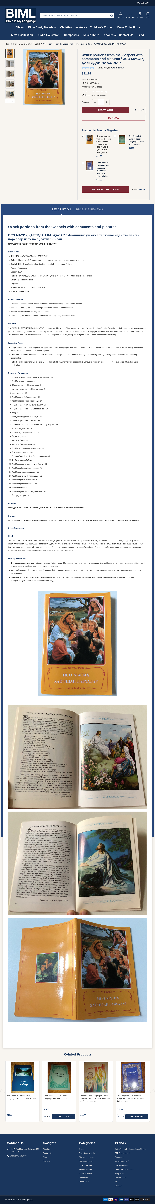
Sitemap (46, 1161)
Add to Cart (105, 110)
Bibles (19, 27)
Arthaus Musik (120, 1178)
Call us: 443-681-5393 (18, 1156)
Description (61, 209)
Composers (71, 35)
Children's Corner (101, 27)
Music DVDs (91, 35)
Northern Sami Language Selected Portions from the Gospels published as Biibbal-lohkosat (95, 1098)
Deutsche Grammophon (124, 1169)
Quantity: (86, 102)
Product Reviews (89, 209)
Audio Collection (48, 35)
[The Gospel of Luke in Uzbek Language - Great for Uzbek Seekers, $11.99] (22, 1077)
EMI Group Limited (122, 1153)
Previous (7, 101)
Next (12, 101)
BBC (117, 1182)
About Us (110, 35)
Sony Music (119, 1174)
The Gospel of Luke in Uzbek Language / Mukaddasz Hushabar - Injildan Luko (131, 1098)
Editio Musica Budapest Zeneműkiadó (130, 1149)
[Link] (20, 15)
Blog (141, 35)
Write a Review (117, 68)
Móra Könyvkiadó (122, 1161)
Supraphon (119, 1157)
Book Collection (127, 27)
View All (118, 1186)
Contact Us (126, 35)
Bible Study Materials (42, 27)
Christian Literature (72, 27)
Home (7, 44)
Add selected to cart (105, 189)
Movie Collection (22, 35)
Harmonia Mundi (121, 1165)
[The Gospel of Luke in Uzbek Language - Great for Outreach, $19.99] (59, 1077)
